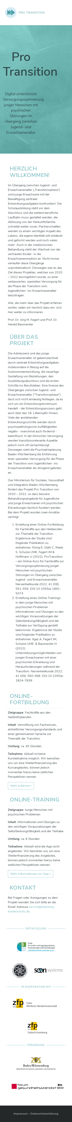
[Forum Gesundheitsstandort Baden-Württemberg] (37, 1086)
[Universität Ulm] (20, 970)
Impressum (21, 1114)
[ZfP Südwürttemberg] (37, 1028)
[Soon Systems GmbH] (48, 970)
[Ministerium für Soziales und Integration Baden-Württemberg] (36, 1063)
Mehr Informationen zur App (30, 874)
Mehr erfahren (20, 786)
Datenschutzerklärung (44, 1114)
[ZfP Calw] (36, 1004)
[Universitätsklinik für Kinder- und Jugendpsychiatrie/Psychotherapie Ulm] (36, 946)
